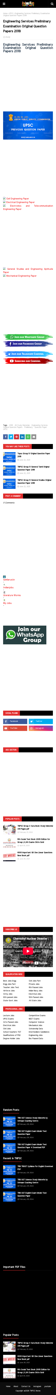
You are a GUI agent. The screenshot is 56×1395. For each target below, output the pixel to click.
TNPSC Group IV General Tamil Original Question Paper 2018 (33, 468)
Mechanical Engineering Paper (21, 276)
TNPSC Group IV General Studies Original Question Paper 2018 (34, 481)
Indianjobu (8, 588)
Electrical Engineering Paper (20, 202)
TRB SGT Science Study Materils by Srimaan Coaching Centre (32, 1119)
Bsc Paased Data (36, 1039)
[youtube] (15, 728)
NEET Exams (34, 1019)
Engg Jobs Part (9, 984)
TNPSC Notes (35, 1391)
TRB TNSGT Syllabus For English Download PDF (35, 1168)
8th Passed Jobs (36, 987)
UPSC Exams (8, 1019)
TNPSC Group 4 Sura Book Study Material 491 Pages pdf (35, 827)
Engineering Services (40, 425)
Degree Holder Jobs (11, 1039)
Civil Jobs (7, 1029)
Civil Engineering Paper (17, 199)
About (15, 1386)
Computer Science (36, 1022)
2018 (11, 425)
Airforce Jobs (9, 991)
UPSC (11, 13)
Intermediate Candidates (39, 1032)
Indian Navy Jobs (35, 991)
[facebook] (15, 721)
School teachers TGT (12, 1032)
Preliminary (28, 427)
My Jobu (7, 603)
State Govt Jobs (10, 1001)
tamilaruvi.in (9, 580)
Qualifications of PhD (12, 1035)
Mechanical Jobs (35, 1025)
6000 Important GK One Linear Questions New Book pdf (34, 854)
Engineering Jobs (35, 1035)
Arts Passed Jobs (10, 1022)
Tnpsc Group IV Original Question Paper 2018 (33, 455)
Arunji (7, 37)
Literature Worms (12, 595)
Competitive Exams (37, 1016)
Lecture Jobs (8, 1016)
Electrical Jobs (35, 994)
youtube (47, 1386)
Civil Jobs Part (35, 981)
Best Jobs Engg (9, 981)
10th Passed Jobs (36, 997)
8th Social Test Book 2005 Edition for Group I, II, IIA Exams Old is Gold (33, 840)
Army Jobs (7, 994)
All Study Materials (22, 425)
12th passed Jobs (10, 997)
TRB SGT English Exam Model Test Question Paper (32, 1132)
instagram (37, 1386)
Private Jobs (34, 984)
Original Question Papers (12, 427)
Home (5, 13)
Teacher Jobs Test (11, 987)
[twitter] (41, 721)
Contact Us (25, 1386)
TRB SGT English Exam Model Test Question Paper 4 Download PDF (32, 1146)
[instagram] (41, 728)
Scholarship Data (36, 1029)
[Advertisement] (28, 83)
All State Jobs (35, 1001)
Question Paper (41, 427)
